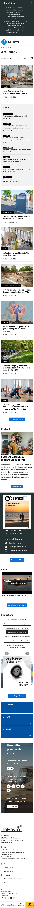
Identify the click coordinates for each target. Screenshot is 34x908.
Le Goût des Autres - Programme (17, 628)
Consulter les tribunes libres (18, 550)
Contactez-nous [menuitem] (9, 864)
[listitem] (17, 584)
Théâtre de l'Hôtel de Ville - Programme (17, 636)
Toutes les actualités (17, 419)
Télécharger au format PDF (17, 546)
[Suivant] (26, 21)
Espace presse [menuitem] (8, 867)
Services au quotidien (11, 905)
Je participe (24, 58)
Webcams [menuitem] (7, 875)
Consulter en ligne (15, 543)
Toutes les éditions (17, 560)
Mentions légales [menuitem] (6, 891)
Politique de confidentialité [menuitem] (9, 893)
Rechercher (21, 905)
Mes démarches (30, 905)
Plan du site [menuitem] (4, 895)
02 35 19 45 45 (13, 842)
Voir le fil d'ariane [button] (6, 47)
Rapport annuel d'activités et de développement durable (17, 646)
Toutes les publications (17, 696)
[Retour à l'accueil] (17, 828)
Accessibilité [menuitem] (5, 889)
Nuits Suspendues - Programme (17, 619)
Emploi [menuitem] (6, 882)
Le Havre (13, 41)
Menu (2, 905)
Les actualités (9, 58)
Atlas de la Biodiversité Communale (17, 641)
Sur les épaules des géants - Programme (17, 624)
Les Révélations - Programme (17, 632)
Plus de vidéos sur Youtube (17, 605)
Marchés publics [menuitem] (9, 871)
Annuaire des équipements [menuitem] (12, 879)
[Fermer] (31, 2)
